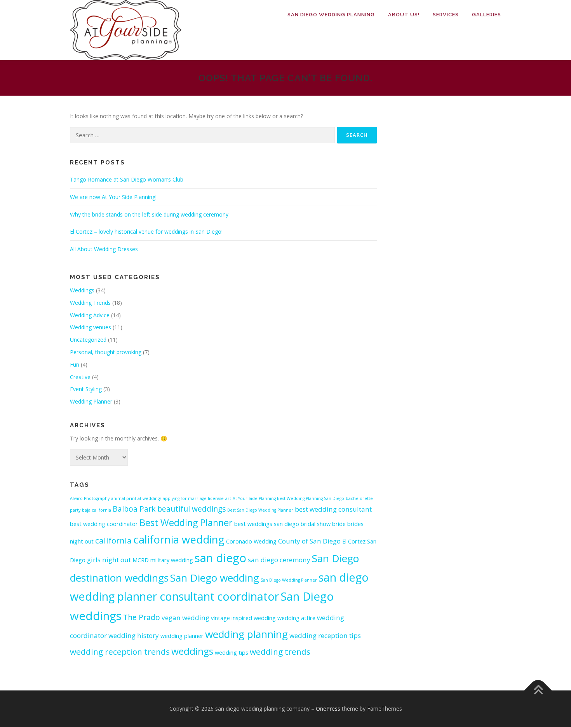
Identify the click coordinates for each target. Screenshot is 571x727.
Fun (74, 364)
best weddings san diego (266, 524)
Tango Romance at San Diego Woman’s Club (126, 179)
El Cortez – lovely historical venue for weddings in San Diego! (146, 231)
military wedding (171, 560)
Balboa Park (134, 509)
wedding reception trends (120, 651)
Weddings (82, 290)
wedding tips (231, 652)
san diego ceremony (279, 559)
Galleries (486, 14)
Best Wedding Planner (186, 522)
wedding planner (182, 636)
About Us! (404, 14)
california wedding (179, 539)
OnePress (328, 708)
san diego (220, 558)
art (228, 498)
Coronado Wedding (251, 541)
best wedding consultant (333, 509)
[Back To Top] (538, 690)
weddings (192, 651)
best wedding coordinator (104, 524)
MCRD (140, 560)
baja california (96, 510)
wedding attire (296, 618)
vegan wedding (185, 617)
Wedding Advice (90, 315)
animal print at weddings (136, 498)
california (113, 540)
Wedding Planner (91, 401)
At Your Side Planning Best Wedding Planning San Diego (288, 498)
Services (446, 14)
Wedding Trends (90, 302)
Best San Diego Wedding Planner (260, 510)
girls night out (109, 559)
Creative (80, 377)
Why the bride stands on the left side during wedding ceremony (149, 214)
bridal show (316, 524)
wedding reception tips (325, 635)
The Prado (141, 617)
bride (339, 524)
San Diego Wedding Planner (289, 580)
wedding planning (246, 634)
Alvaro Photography (90, 498)
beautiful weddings (191, 509)
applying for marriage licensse (193, 498)
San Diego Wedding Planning (331, 14)
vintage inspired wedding (243, 618)
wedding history (133, 635)
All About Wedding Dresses (104, 249)
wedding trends (280, 651)
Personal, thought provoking (105, 352)
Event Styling (86, 389)
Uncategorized (88, 339)
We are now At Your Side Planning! (113, 197)
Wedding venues (90, 327)
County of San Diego (309, 541)
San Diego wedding (214, 578)
